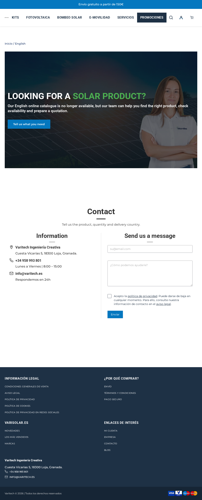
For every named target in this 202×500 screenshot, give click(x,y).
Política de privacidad (20, 399)
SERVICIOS (125, 17)
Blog (107, 450)
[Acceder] (181, 17)
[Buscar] (171, 18)
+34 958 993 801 (28, 260)
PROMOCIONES (151, 17)
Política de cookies (17, 405)
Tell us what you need (29, 124)
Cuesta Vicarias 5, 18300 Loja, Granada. (33, 467)
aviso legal (163, 304)
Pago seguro (113, 399)
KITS (15, 17)
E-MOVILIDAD (99, 17)
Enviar (115, 314)
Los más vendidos (16, 437)
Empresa (110, 437)
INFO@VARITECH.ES (22, 477)
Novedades (12, 430)
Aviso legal (12, 393)
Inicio (8, 43)
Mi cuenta (110, 430)
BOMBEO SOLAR (69, 17)
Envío (108, 386)
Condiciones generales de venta (27, 386)
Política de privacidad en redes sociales (32, 412)
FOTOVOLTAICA (38, 17)
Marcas (10, 443)
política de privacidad (142, 296)
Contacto (110, 443)
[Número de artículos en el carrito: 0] (192, 17)
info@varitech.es (28, 273)
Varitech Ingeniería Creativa (37, 247)
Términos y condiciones (120, 393)
